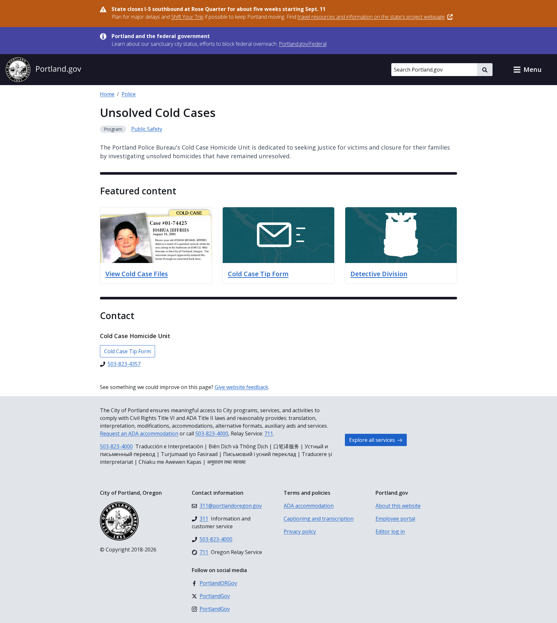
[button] (527, 70)
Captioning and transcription (319, 518)
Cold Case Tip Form (127, 351)
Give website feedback (241, 387)
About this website (398, 505)
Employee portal (395, 518)
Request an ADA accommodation (139, 433)
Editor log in (390, 531)
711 (268, 433)
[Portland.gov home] (43, 70)
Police (129, 94)
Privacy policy (300, 531)
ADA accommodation (309, 505)
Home (107, 94)
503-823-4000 (211, 433)
